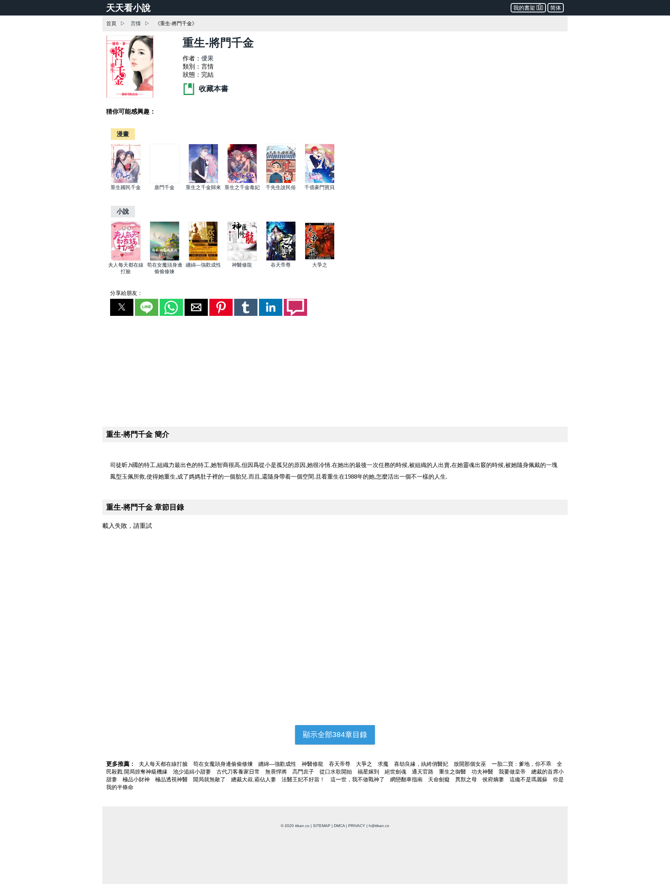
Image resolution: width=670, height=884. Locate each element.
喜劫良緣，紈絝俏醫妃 (422, 764)
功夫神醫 (483, 772)
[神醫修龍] (242, 259)
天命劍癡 (439, 779)
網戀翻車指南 (407, 779)
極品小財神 (137, 779)
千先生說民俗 (281, 187)
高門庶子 (304, 772)
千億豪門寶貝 (319, 187)
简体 (555, 8)
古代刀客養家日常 (238, 772)
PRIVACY (356, 826)
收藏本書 (212, 88)
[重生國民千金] (126, 181)
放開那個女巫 (471, 764)
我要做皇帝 (513, 772)
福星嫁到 (369, 772)
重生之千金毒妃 (242, 187)
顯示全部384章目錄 (335, 735)
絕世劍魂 (396, 772)
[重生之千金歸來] (203, 181)
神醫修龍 (242, 265)
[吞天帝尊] (281, 259)
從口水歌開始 (336, 772)
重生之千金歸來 (203, 187)
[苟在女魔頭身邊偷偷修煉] (165, 259)
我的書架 (524, 8)
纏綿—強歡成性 (203, 265)
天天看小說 (128, 8)
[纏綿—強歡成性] (203, 259)
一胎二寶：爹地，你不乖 (522, 764)
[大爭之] (320, 259)
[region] (335, 369)
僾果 (207, 58)
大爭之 (319, 265)
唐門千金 (164, 187)
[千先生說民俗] (281, 181)
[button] (121, 307)
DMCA (339, 826)
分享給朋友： (126, 293)
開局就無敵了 (210, 779)
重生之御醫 (453, 772)
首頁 (111, 23)
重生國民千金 (126, 187)
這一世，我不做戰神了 (358, 779)
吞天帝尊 (281, 265)
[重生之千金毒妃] (242, 181)
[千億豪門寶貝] (320, 181)
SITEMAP (321, 826)
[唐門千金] (165, 181)
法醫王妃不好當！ (303, 779)
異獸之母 (466, 779)
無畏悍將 (276, 772)
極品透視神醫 (172, 779)
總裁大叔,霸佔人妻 (254, 779)
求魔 (384, 764)
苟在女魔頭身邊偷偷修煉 (223, 764)
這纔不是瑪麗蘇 (529, 779)
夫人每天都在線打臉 (164, 764)
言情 (136, 23)
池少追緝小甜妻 (192, 772)
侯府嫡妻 (494, 779)
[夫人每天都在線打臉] (126, 259)
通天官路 (423, 772)
